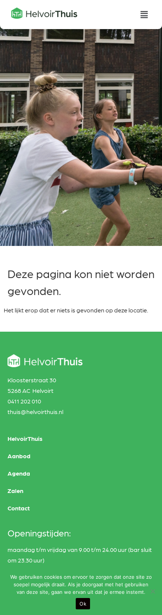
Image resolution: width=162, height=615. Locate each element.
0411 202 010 (24, 401)
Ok (82, 604)
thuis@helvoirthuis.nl (35, 411)
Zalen (15, 490)
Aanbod (19, 455)
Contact (19, 507)
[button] (144, 15)
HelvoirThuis (25, 438)
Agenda (19, 473)
